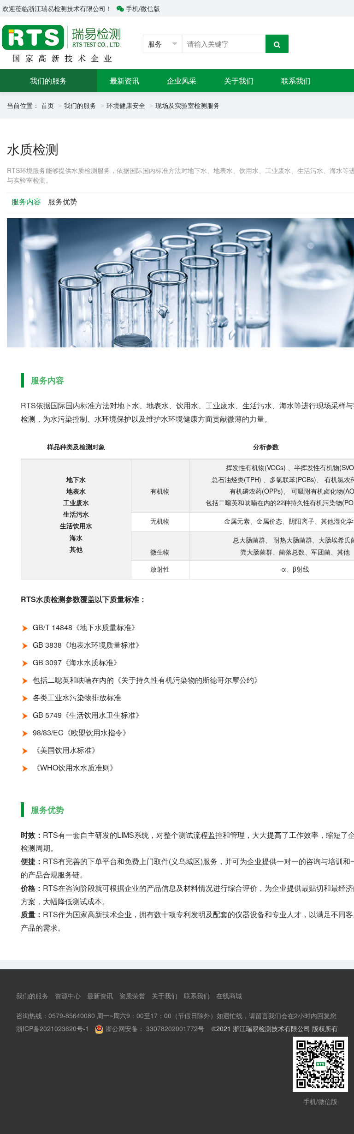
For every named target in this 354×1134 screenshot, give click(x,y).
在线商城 (229, 995)
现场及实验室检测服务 (187, 105)
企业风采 (181, 80)
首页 (47, 105)
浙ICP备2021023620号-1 (52, 1028)
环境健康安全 (125, 105)
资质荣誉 (132, 995)
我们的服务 (48, 80)
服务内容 (26, 201)
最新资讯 (124, 80)
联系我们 (296, 80)
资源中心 (68, 995)
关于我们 (239, 80)
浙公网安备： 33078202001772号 (155, 1028)
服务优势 (62, 201)
